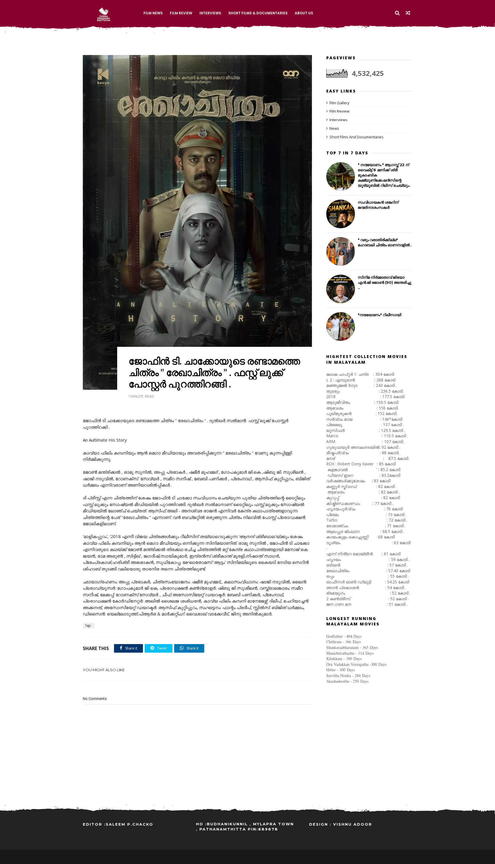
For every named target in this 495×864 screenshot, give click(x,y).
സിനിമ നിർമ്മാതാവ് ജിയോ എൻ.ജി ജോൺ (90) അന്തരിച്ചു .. (384, 282)
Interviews (210, 13)
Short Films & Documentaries (258, 13)
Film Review (181, 13)
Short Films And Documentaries (356, 136)
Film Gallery (339, 102)
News (334, 128)
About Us (304, 13)
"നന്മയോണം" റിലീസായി (379, 314)
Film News (153, 13)
